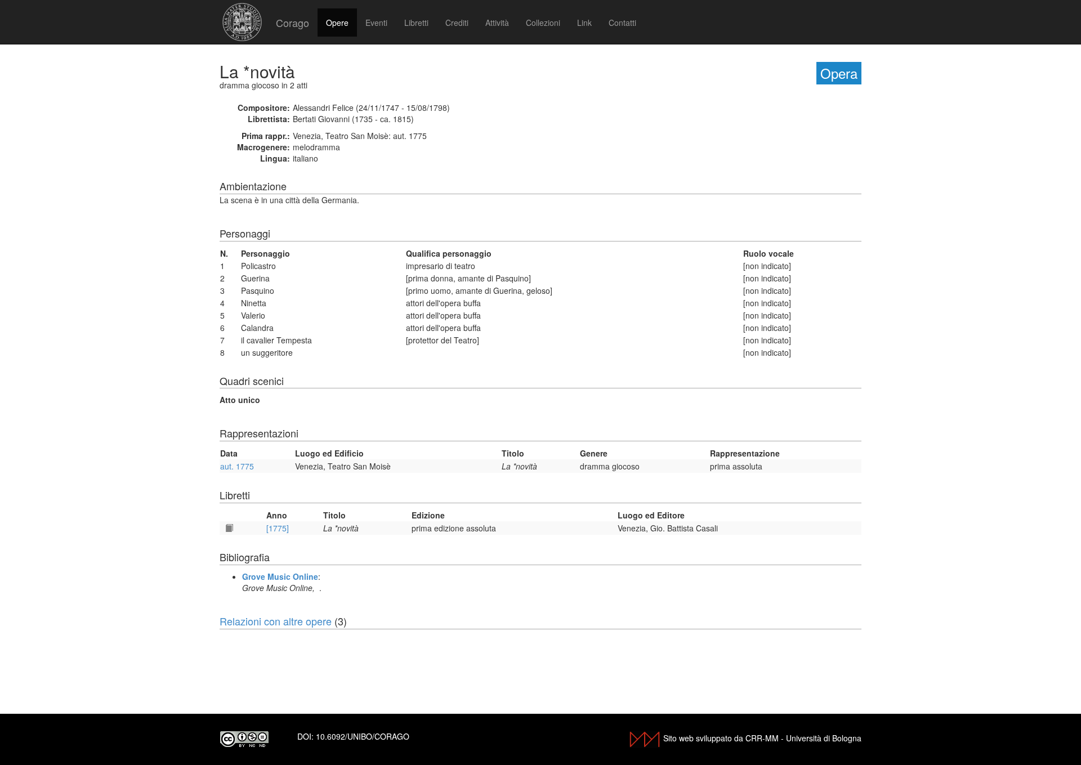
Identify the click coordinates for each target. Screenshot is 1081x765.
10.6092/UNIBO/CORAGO (362, 736)
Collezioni (543, 22)
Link (584, 22)
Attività (497, 22)
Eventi (376, 22)
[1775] (277, 528)
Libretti (416, 22)
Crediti (456, 22)
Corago (292, 22)
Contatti (622, 22)
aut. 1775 (237, 466)
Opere (337, 22)
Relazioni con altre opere (276, 621)
